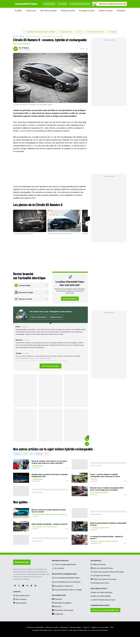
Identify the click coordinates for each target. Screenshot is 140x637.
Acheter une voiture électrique (101, 592)
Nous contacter (21, 599)
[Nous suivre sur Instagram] (27, 585)
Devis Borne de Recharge (63, 610)
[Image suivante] (88, 219)
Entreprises (121, 10)
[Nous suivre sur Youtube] (23, 585)
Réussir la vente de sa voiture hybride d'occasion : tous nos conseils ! (49, 511)
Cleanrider (58, 599)
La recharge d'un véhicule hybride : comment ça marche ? (106, 537)
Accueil (15, 36)
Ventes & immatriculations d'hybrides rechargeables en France (108, 524)
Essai (31, 454)
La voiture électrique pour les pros (103, 600)
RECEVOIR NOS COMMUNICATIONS (64, 574)
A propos (16, 592)
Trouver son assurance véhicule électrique (108, 572)
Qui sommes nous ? (23, 595)
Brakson (105, 630)
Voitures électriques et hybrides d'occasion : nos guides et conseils (50, 514)
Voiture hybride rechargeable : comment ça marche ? (50, 524)
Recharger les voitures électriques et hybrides (104, 541)
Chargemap (58, 614)
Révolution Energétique (63, 603)
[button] (50, 347)
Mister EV (57, 606)
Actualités (18, 10)
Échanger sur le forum (101, 583)
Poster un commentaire (38, 317)
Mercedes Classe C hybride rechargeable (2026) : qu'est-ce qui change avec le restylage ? (107, 489)
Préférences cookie (52, 627)
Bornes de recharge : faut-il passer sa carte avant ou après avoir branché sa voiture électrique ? (49, 462)
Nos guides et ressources (63, 586)
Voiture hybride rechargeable (21, 43)
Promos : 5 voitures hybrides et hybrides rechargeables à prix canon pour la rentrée (105, 475)
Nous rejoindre (21, 603)
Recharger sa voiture (86, 10)
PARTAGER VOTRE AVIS (60, 560)
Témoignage (38, 454)
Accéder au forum (56, 317)
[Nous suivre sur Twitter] (19, 585)
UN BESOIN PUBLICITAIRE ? (100, 605)
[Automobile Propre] (26, 4)
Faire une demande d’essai (103, 568)
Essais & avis (31, 10)
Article (25, 454)
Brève (46, 454)
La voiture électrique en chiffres (100, 527)
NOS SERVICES (96, 560)
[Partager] (87, 49)
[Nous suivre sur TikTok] (31, 585)
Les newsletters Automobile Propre (67, 578)
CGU (111, 627)
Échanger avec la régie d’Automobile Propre (105, 610)
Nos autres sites (59, 595)
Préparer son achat (68, 10)
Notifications (64, 627)
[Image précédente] (88, 223)
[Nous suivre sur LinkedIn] (35, 585)
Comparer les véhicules (101, 575)
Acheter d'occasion (106, 10)
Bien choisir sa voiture (48, 10)
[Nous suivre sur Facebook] (15, 585)
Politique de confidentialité (35, 627)
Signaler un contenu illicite (99, 627)
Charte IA (86, 627)
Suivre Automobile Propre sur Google (68, 590)
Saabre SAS (83, 630)
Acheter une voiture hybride (101, 596)
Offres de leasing (99, 564)
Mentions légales (75, 627)
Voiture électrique (37, 465)
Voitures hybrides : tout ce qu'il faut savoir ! (44, 526)
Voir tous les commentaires (50, 366)
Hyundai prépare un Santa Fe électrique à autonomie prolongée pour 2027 (50, 475)
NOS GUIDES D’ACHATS (99, 588)
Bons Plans (94, 479)
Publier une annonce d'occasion (104, 579)
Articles (21, 36)
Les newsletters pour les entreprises (67, 582)
